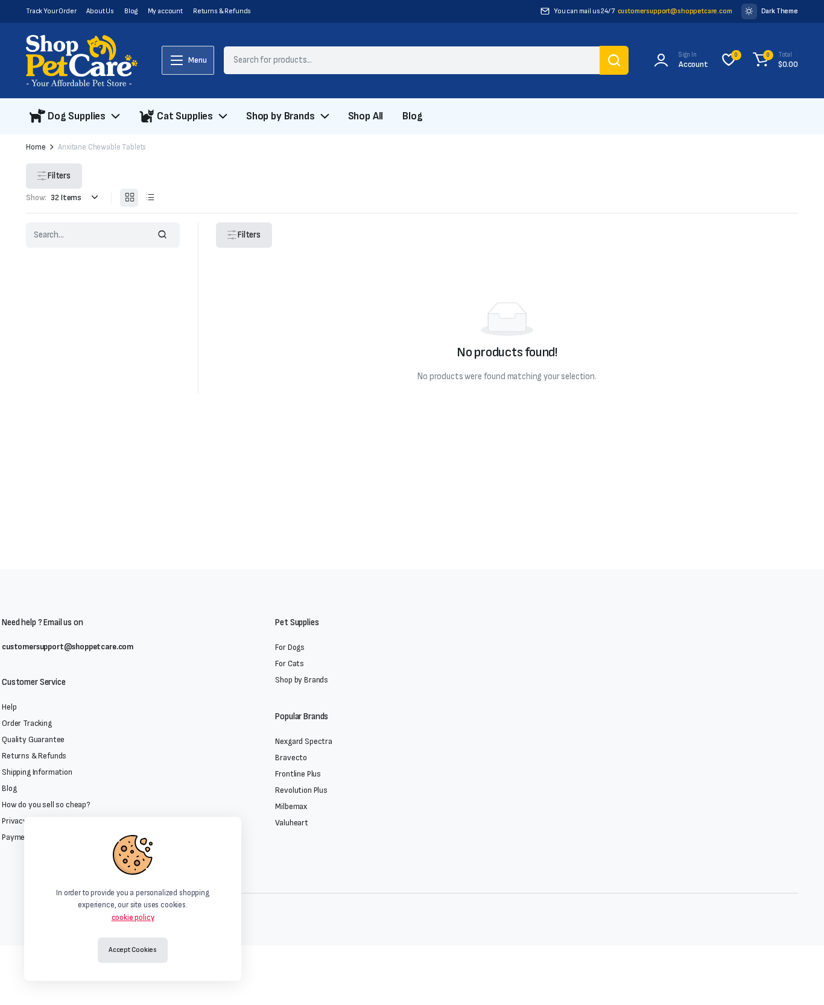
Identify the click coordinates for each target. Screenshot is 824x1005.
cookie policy (133, 917)
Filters (59, 175)
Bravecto (291, 757)
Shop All (366, 116)
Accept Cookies (133, 949)
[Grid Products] (129, 198)
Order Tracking (27, 723)
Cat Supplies (185, 116)
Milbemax (291, 806)
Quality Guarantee (33, 739)
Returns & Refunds (222, 11)
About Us (100, 11)
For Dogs (290, 647)
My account (165, 11)
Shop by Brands (280, 116)
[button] (773, 60)
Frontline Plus (298, 774)
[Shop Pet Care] (82, 60)
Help (9, 707)
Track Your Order (51, 11)
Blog (130, 11)
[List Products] (150, 198)
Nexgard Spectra (303, 741)
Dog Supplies (77, 116)
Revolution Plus (301, 790)
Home (35, 147)
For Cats (289, 663)
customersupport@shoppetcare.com (675, 11)
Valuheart (291, 823)
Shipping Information (37, 772)
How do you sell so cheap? (46, 804)
